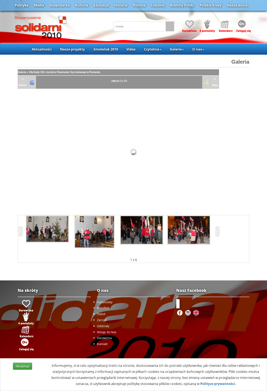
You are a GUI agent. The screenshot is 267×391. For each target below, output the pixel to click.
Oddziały (103, 326)
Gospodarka (60, 5)
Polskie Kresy (211, 5)
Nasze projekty (72, 49)
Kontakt (102, 344)
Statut (101, 314)
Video (131, 49)
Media (39, 5)
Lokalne (158, 5)
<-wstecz (23, 82)
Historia (121, 5)
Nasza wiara (237, 5)
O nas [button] (197, 49)
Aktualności (42, 49)
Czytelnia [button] (151, 49)
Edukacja (101, 5)
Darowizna (104, 338)
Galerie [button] (176, 49)
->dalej (215, 82)
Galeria (240, 62)
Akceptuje (22, 366)
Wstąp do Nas (106, 332)
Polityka (22, 5)
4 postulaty (104, 302)
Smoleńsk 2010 (105, 49)
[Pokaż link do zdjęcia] (206, 82)
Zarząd (102, 320)
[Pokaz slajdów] (32, 82)
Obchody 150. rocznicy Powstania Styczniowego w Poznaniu (64, 72)
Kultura (81, 5)
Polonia (139, 5)
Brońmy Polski (182, 5)
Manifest (103, 308)
